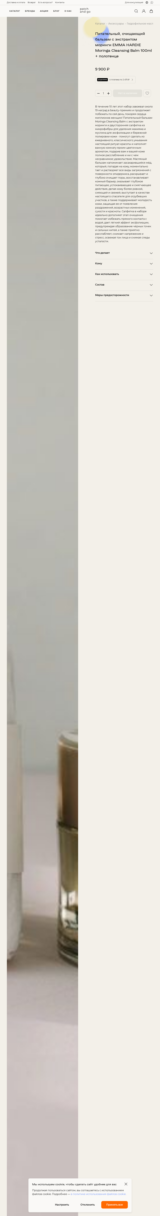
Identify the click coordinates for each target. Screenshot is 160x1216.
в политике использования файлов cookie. (98, 1194)
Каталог (100, 23)
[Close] (126, 1184)
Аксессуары (116, 23)
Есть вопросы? (45, 2)
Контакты (59, 2)
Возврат (32, 2)
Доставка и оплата (16, 2)
